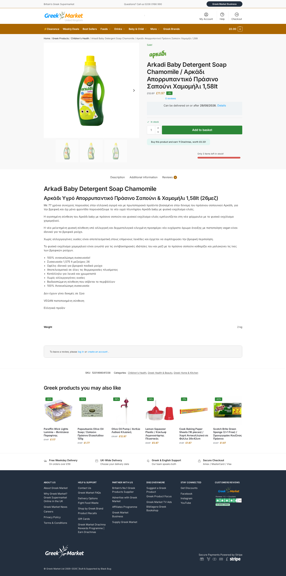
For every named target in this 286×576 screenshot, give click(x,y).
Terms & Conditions (55, 522)
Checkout (236, 19)
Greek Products (60, 38)
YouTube (186, 502)
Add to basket (202, 130)
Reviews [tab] (169, 177)
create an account (98, 351)
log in (81, 351)
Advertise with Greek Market (124, 499)
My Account (206, 19)
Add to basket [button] (58, 446)
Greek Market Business (224, 4)
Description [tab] (117, 177)
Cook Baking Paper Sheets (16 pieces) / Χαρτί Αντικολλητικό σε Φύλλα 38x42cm (193, 433)
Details (221, 105)
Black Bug (106, 568)
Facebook (186, 493)
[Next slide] (133, 90)
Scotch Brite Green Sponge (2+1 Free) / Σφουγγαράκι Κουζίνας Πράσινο (227, 433)
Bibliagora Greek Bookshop (156, 508)
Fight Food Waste (88, 502)
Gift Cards (84, 518)
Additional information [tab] (143, 177)
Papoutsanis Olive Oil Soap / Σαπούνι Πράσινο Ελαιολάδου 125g (91, 433)
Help (222, 19)
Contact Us (84, 488)
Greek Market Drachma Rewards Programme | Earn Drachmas (92, 528)
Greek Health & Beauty (160, 372)
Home (47, 38)
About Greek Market (56, 488)
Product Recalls (87, 513)
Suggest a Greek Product (156, 489)
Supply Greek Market (124, 522)
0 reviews (170, 98)
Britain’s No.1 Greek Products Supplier (123, 489)
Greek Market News (55, 506)
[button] (235, 29)
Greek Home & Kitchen (186, 372)
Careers (48, 511)
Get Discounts (189, 488)
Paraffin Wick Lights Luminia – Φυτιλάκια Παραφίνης (56, 432)
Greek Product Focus (159, 496)
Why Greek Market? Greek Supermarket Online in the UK (55, 497)
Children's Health (80, 38)
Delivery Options (88, 498)
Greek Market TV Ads (159, 502)
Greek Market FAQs (89, 492)
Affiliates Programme (124, 506)
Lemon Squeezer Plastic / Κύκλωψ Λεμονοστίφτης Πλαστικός (155, 433)
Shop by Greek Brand (90, 508)
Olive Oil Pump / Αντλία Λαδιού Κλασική (126, 430)
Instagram (186, 498)
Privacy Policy (52, 517)
